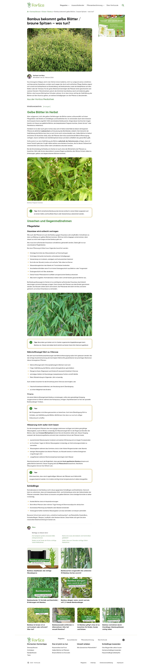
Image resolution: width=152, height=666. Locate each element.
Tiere (29, 655)
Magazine (83, 662)
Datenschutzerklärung (106, 662)
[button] (68, 5)
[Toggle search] (123, 5)
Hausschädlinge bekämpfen (111, 652)
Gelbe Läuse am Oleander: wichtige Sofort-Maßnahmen (75, 541)
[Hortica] (35, 5)
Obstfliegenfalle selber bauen (112, 647)
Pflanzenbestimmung (94, 5)
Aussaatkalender (78, 5)
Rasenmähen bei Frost (59, 647)
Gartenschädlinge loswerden (111, 650)
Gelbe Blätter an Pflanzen (60, 650)
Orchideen (30, 650)
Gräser (44, 11)
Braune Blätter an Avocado (61, 652)
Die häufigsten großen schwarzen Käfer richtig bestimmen (43, 536)
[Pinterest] (123, 640)
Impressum (120, 662)
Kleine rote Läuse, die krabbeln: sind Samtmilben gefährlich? (76, 536)
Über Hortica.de (112, 5)
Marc (34, 527)
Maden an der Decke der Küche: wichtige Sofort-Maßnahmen (44, 541)
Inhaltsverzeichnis (38, 106)
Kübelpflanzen (32, 652)
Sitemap (93, 662)
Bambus (50, 11)
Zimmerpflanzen (32, 647)
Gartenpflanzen (35, 11)
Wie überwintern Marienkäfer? (87, 647)
